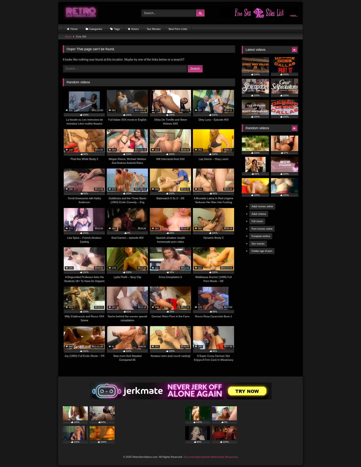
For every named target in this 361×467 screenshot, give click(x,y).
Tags (117, 28)
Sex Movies (154, 28)
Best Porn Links (178, 28)
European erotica (261, 236)
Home (74, 28)
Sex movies (258, 243)
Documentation (193, 456)
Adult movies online (262, 206)
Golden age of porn (262, 251)
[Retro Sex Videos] (81, 13)
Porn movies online (262, 228)
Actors (135, 28)
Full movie (257, 221)
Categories (95, 28)
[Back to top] (349, 455)
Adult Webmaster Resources (221, 456)
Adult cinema (259, 214)
